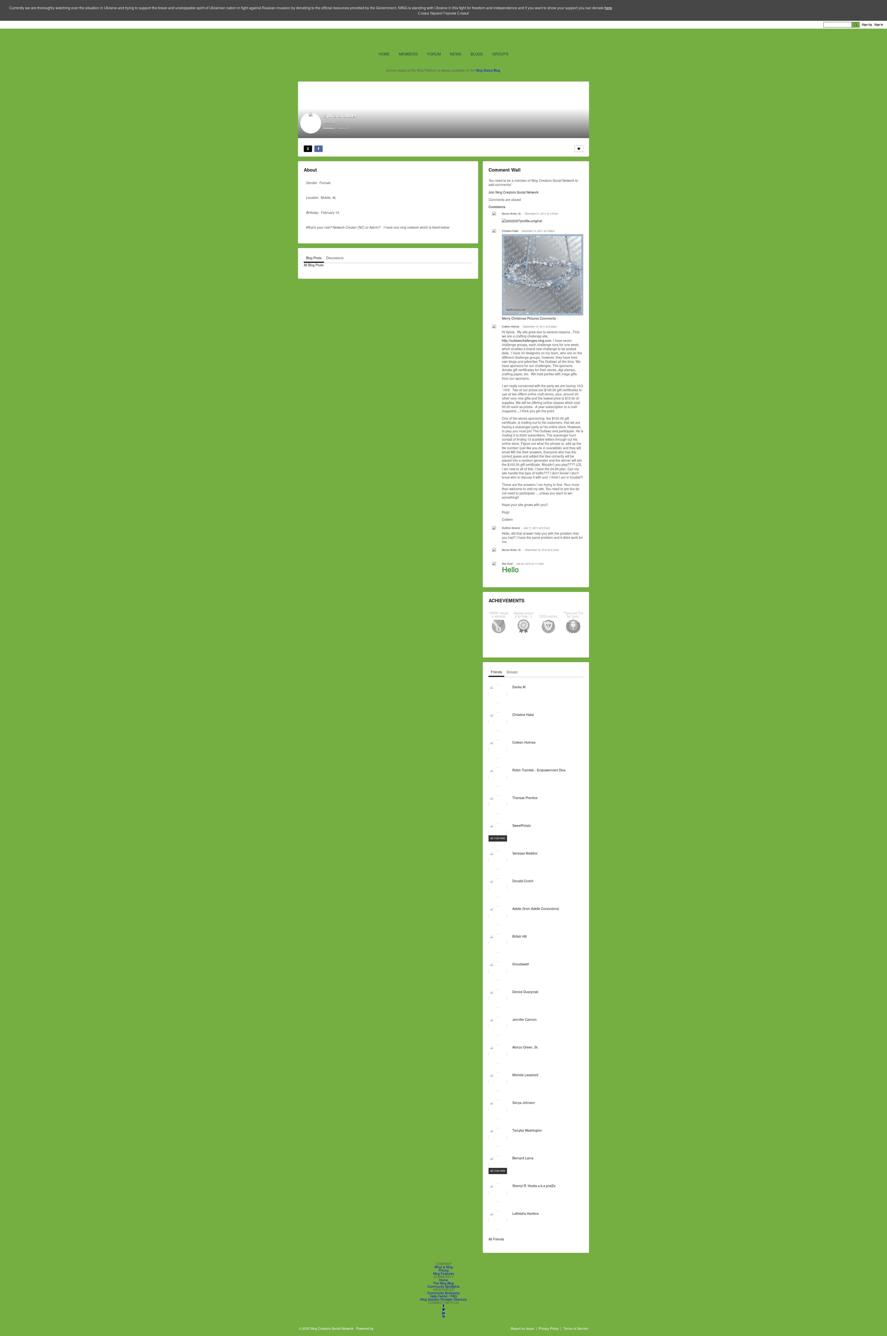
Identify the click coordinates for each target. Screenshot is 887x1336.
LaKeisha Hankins (525, 1213)
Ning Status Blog (488, 70)
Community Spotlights (443, 1286)
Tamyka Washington (527, 1130)
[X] (308, 148)
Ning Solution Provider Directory (443, 1299)
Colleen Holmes (510, 326)
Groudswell (520, 964)
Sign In (878, 24)
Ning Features (443, 1273)
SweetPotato (521, 825)
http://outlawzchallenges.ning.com (526, 340)
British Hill (519, 936)
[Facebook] (318, 148)
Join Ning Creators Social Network (513, 192)
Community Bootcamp (443, 1293)
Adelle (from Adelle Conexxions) (535, 908)
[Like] (578, 148)
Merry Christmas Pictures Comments (529, 318)
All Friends (496, 1239)
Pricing (444, 1270)
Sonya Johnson (523, 1102)
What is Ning (443, 1267)
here (608, 7)
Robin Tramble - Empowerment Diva (538, 770)
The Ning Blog (443, 1283)
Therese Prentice (525, 797)
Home (443, 1280)
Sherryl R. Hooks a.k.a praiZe (534, 1185)
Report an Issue (522, 1328)
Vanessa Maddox (525, 853)
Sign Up (867, 24)
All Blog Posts (314, 265)
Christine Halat (510, 231)
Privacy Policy (549, 1328)
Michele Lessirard (525, 1074)
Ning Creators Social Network (388, 40)
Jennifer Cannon (524, 1019)
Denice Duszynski (525, 991)
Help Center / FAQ (443, 1296)
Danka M (519, 687)
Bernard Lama (522, 1158)
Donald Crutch (522, 881)
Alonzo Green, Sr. (511, 213)
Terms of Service (575, 1328)
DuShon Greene (511, 528)
